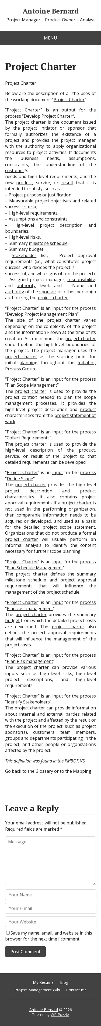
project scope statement (69, 527)
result (67, 183)
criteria (29, 207)
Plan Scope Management (32, 385)
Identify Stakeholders (28, 702)
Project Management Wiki (37, 989)
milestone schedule (48, 243)
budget (36, 249)
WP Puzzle (60, 1014)
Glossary (44, 771)
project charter (30, 122)
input (57, 308)
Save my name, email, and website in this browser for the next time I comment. (48, 936)
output (68, 110)
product (24, 183)
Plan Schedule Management (35, 568)
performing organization (69, 509)
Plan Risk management (30, 661)
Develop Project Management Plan (42, 314)
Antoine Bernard (50, 11)
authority (34, 146)
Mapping (82, 771)
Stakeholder (24, 255)
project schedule (62, 592)
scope (55, 551)
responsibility (81, 279)
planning (28, 363)
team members (77, 732)
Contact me (76, 989)
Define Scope (20, 479)
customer (14, 170)
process (13, 116)
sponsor (76, 128)
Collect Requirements (28, 438)
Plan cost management (30, 608)
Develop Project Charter (48, 116)
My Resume (43, 982)
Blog (64, 982)
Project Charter (20, 83)
